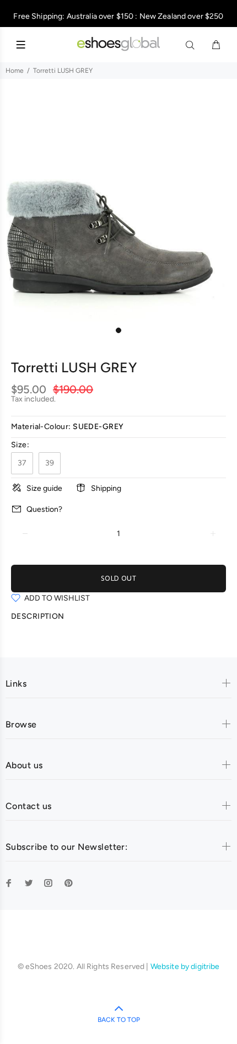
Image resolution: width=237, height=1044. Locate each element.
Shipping (106, 488)
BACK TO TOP (119, 1020)
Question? (44, 509)
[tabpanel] (118, 203)
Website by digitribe (185, 966)
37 (22, 463)
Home (15, 70)
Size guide (44, 488)
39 (49, 463)
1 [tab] (118, 330)
